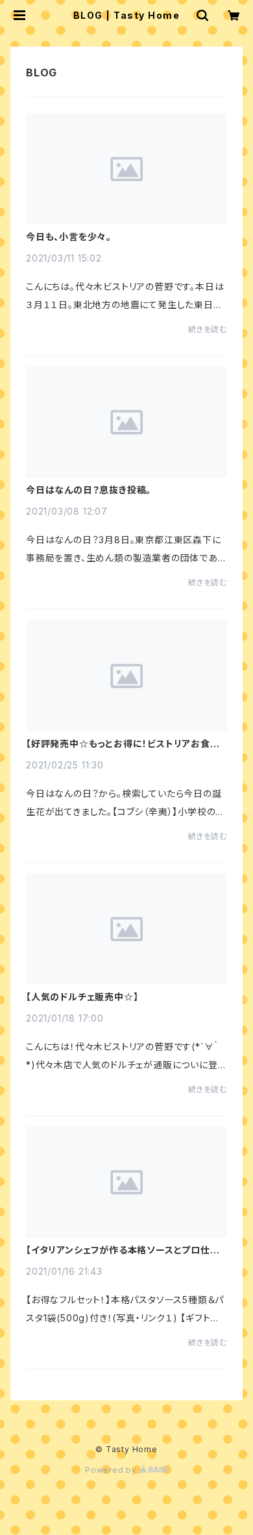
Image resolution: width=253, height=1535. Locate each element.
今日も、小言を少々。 (69, 236)
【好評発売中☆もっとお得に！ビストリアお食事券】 (123, 743)
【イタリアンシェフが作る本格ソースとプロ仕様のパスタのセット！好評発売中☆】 (123, 1250)
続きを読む (207, 329)
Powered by (112, 1470)
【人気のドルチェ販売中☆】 (82, 997)
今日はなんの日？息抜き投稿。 (88, 490)
